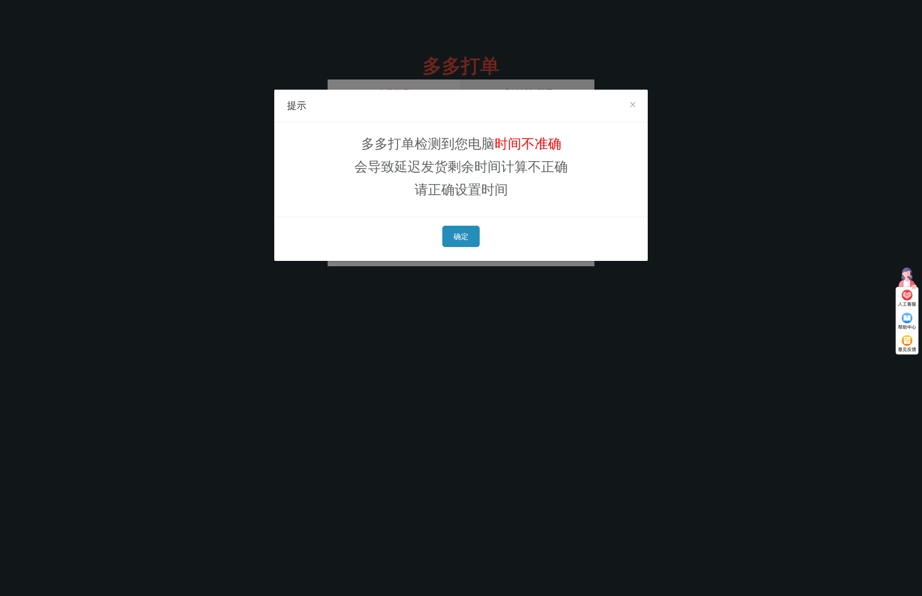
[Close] (633, 105)
